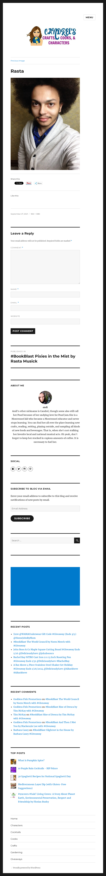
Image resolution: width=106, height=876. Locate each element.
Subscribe (22, 518)
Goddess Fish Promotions (27, 699)
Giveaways (16, 859)
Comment (17, 247)
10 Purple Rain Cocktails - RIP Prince (38, 768)
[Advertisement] (46, 586)
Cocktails (16, 832)
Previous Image (18, 61)
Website (15, 316)
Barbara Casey (21, 730)
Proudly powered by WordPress (26, 868)
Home (14, 818)
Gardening (16, 852)
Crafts (14, 845)
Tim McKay (19, 714)
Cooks (14, 839)
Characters (16, 825)
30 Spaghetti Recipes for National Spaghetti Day (44, 776)
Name (15, 289)
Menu (89, 17)
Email (15, 303)
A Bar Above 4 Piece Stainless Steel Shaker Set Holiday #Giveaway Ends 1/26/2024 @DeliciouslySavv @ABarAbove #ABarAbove (45, 669)
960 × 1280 (35, 214)
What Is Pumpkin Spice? (31, 760)
